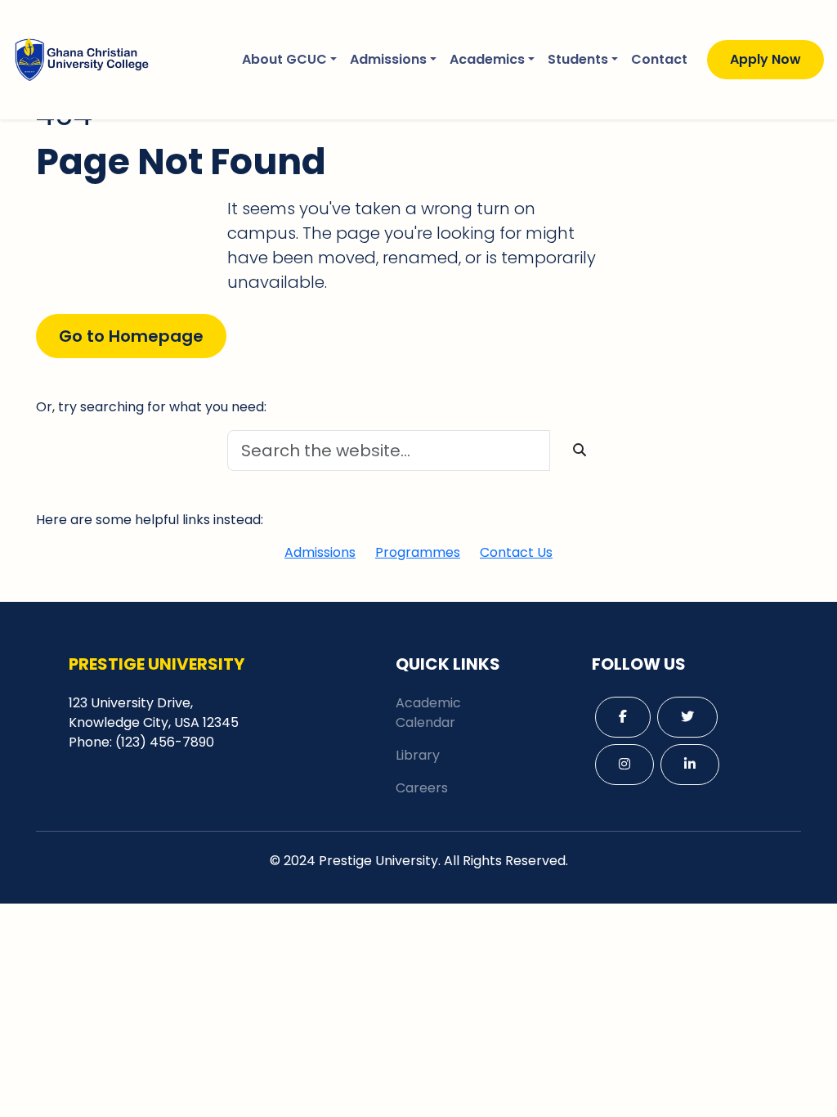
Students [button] (578, 59)
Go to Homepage (131, 336)
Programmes (417, 552)
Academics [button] (487, 59)
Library (418, 755)
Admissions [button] (388, 59)
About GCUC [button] (284, 59)
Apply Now (765, 59)
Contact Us (516, 552)
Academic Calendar (428, 712)
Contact (659, 59)
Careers (422, 787)
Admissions (320, 552)
